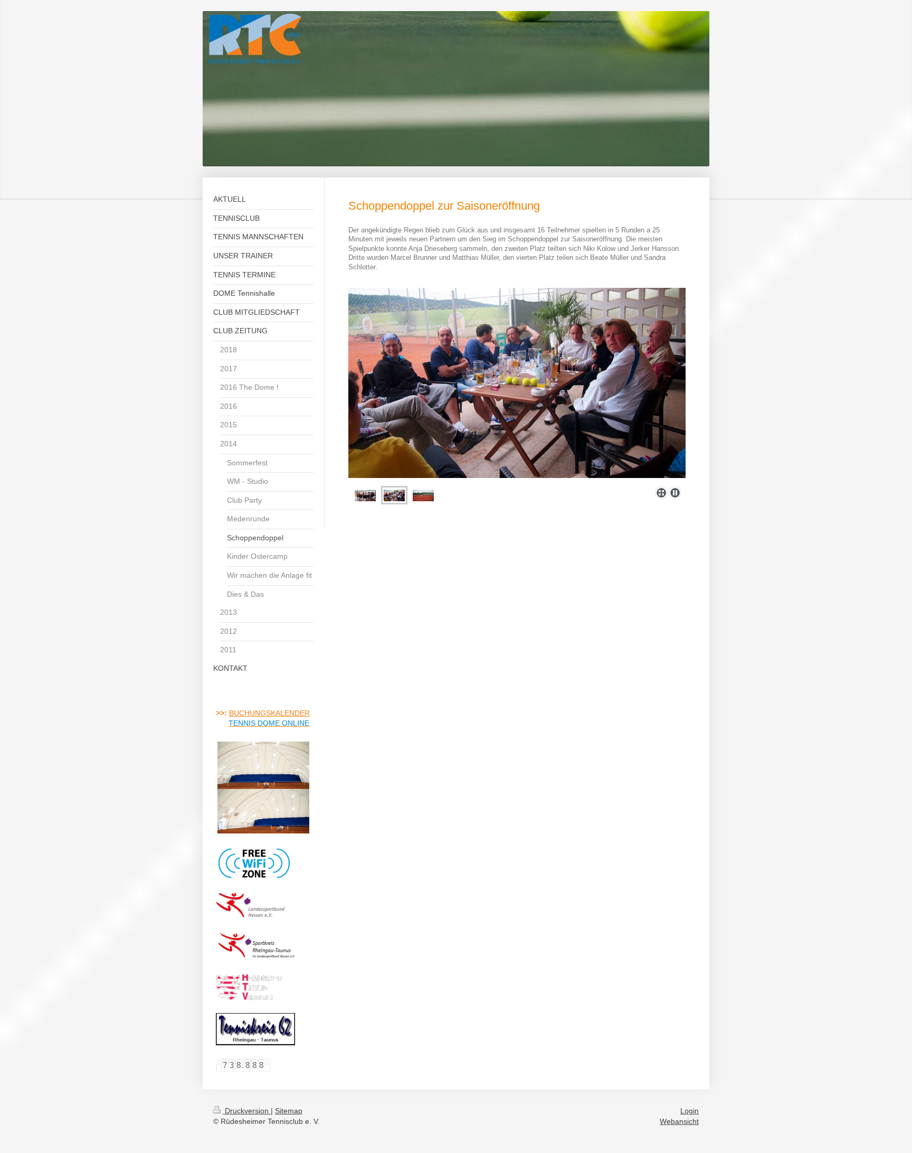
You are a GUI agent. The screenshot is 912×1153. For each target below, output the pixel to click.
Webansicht (679, 1121)
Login (689, 1111)
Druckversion (247, 1111)
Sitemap (288, 1111)
